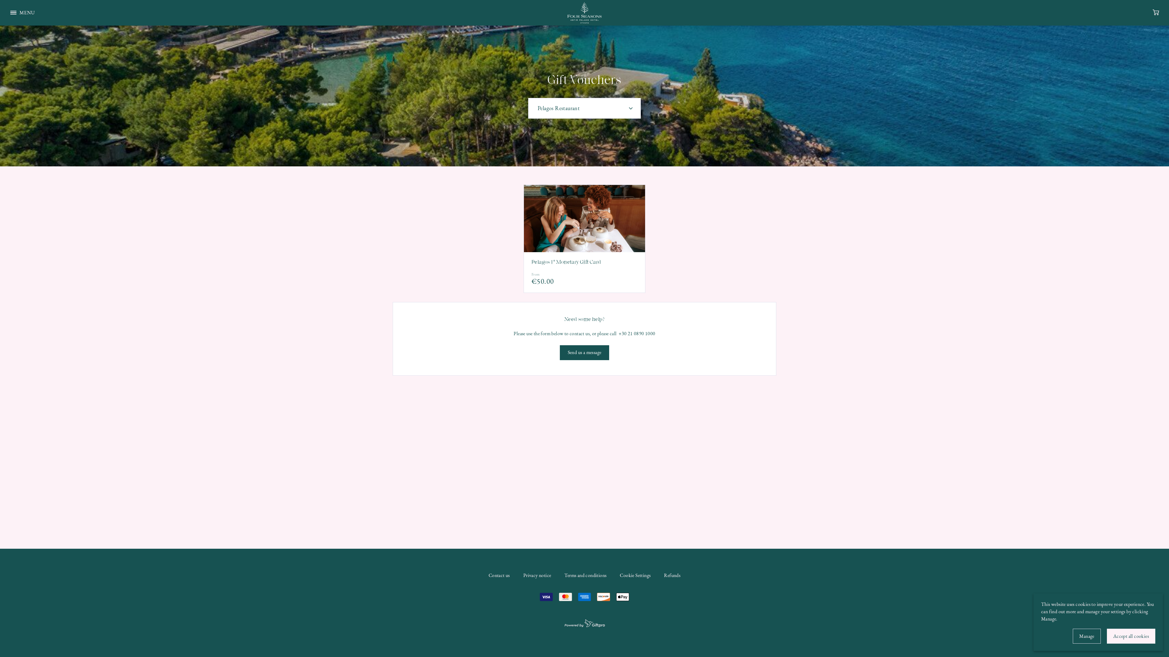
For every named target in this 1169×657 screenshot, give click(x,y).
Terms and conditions (585, 575)
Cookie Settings (635, 575)
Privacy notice (537, 575)
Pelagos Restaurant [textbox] (559, 108)
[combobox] (584, 108)
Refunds (672, 575)
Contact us (499, 575)
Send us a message (585, 352)
